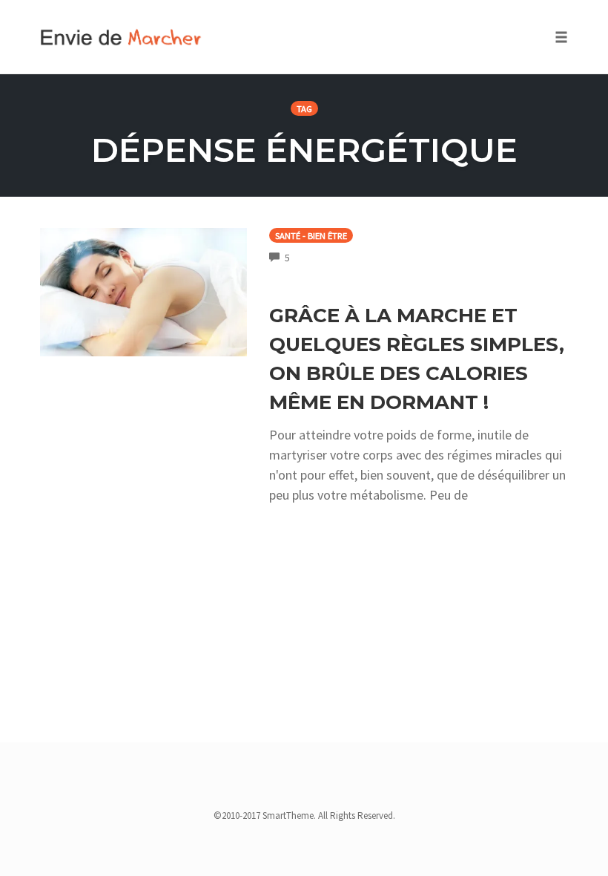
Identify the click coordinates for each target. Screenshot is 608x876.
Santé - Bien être (311, 235)
